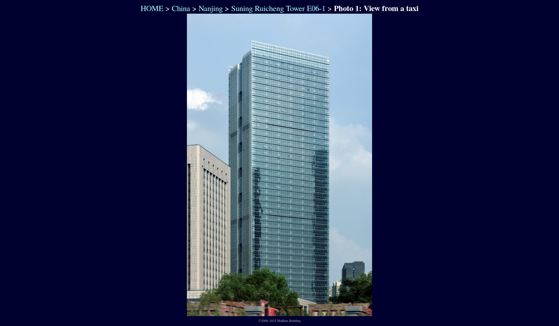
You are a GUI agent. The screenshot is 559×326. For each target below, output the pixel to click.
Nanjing (211, 8)
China (181, 8)
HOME (150, 8)
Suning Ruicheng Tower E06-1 (278, 8)
